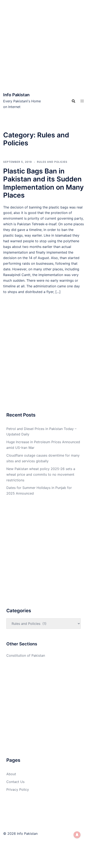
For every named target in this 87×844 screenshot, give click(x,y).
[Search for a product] (73, 101)
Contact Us (15, 782)
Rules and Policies (52, 161)
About (11, 774)
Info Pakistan (16, 94)
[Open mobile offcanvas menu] (82, 101)
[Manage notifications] (77, 834)
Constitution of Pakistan (25, 655)
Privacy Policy (17, 789)
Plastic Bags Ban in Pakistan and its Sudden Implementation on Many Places (43, 183)
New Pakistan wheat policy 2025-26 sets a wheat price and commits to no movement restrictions (40, 474)
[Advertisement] (43, 45)
